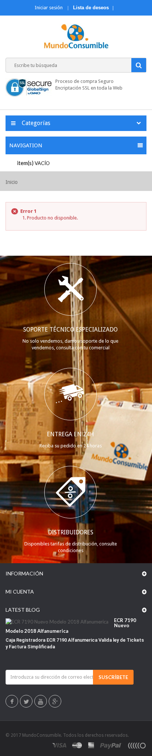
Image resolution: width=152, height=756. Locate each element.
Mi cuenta (20, 591)
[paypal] (111, 745)
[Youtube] (40, 702)
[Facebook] (12, 702)
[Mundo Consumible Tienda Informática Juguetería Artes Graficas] (76, 37)
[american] (91, 745)
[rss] (136, 745)
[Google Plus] (55, 702)
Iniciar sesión (49, 7)
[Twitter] (26, 702)
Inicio (12, 182)
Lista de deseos (91, 7)
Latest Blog (23, 610)
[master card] (77, 745)
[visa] (60, 745)
